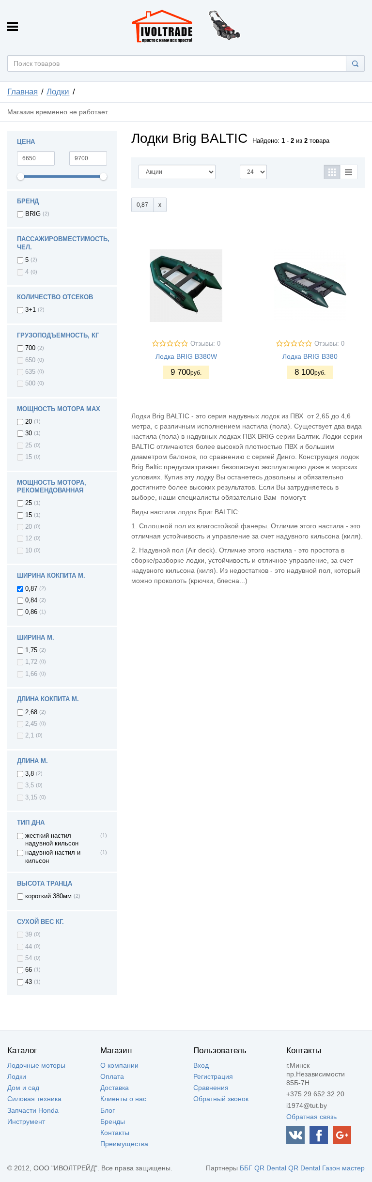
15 (28, 457)
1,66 (31, 674)
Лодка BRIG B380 (310, 356)
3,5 (29, 785)
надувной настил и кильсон (52, 856)
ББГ (246, 1168)
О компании (119, 1065)
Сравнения (211, 1087)
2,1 (29, 735)
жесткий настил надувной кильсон (51, 839)
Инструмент (26, 1121)
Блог (107, 1110)
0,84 (31, 600)
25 (28, 445)
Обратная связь (311, 1117)
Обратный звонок (220, 1099)
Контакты (114, 1132)
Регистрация (213, 1076)
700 (30, 348)
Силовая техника (34, 1099)
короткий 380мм (48, 896)
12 (28, 538)
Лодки (57, 91)
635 (30, 371)
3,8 (29, 773)
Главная (22, 91)
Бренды (112, 1121)
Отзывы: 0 (205, 343)
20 (28, 421)
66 (28, 970)
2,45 (31, 724)
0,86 (31, 612)
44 (28, 946)
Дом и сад (23, 1087)
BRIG (33, 214)
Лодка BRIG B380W (186, 356)
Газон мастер (343, 1168)
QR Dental (270, 1168)
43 (28, 982)
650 (30, 360)
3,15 (31, 797)
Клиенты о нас (123, 1099)
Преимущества (124, 1144)
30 (28, 433)
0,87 (31, 588)
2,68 (31, 712)
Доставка (114, 1087)
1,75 (31, 650)
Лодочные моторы (36, 1065)
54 (28, 958)
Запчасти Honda (33, 1110)
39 (28, 934)
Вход (201, 1065)
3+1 (30, 310)
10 (28, 550)
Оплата (112, 1076)
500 (30, 383)
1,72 (31, 662)
